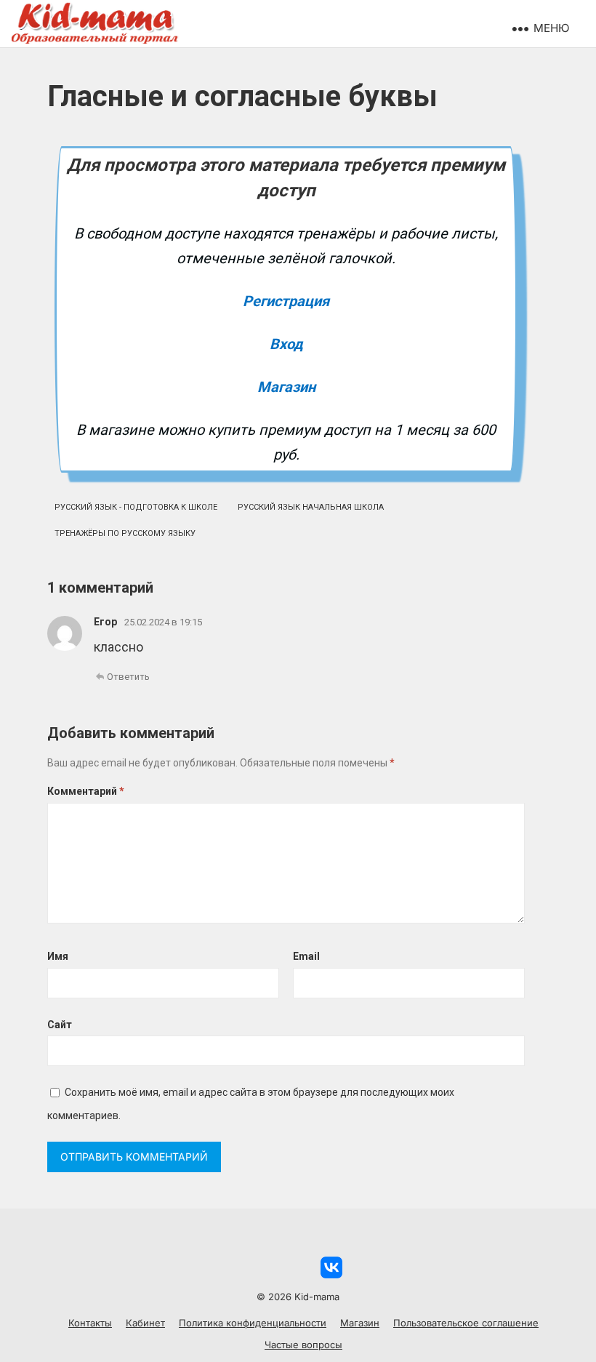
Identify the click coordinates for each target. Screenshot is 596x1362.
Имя (57, 956)
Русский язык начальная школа (311, 507)
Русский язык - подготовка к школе (136, 507)
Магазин (286, 387)
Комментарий (85, 791)
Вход (286, 344)
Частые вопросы (303, 1344)
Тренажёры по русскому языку (125, 533)
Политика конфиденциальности (252, 1323)
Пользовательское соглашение (466, 1323)
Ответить (128, 676)
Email (306, 956)
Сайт (59, 1024)
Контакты (90, 1323)
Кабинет (145, 1323)
